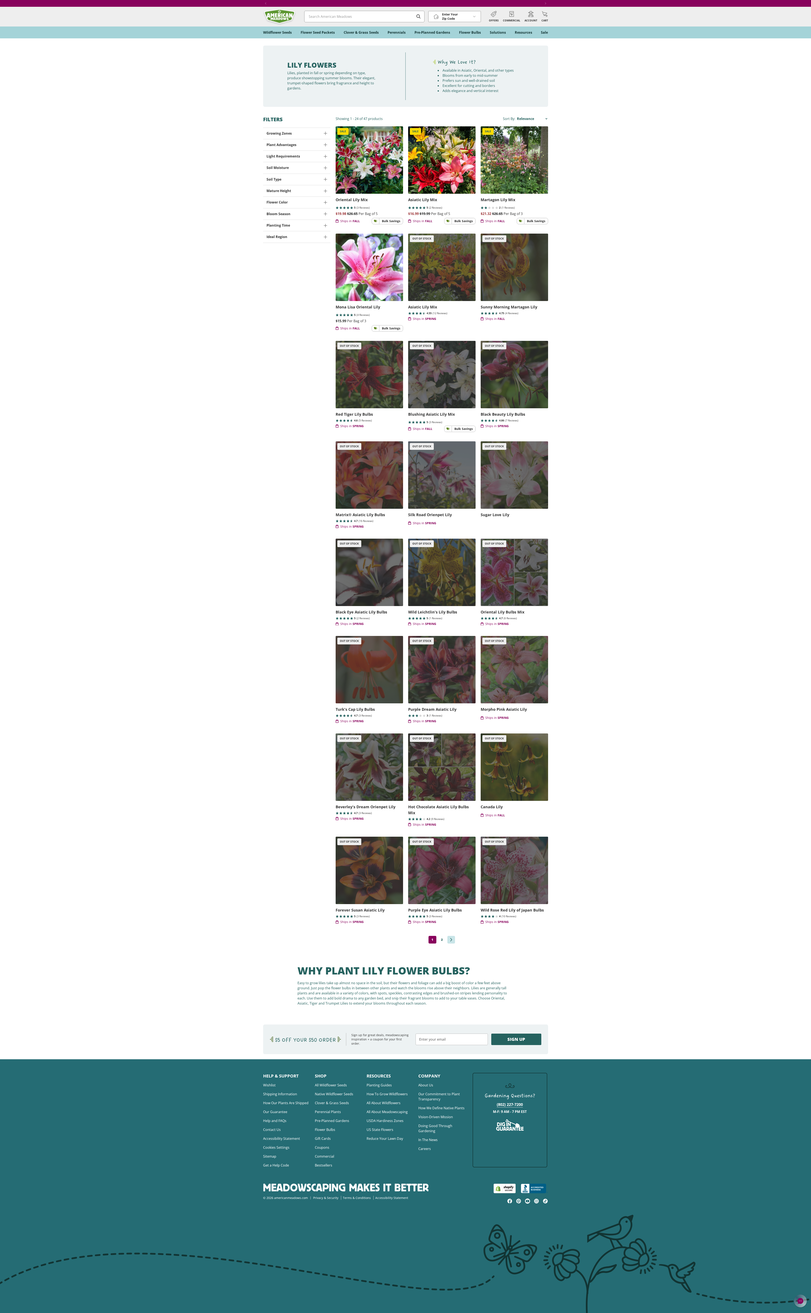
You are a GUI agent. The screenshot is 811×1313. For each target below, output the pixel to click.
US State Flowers (380, 1129)
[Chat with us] (800, 1301)
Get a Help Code (276, 1165)
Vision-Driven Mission (435, 1117)
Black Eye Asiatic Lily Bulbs (361, 612)
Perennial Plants (328, 1111)
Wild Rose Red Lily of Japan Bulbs (512, 910)
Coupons (322, 1147)
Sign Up (516, 1039)
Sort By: (509, 118)
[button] (545, 16)
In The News (428, 1139)
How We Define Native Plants (441, 1108)
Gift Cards (323, 1138)
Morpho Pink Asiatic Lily (504, 709)
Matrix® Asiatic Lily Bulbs (360, 514)
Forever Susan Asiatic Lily (360, 910)
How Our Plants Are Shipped (285, 1103)
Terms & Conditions (357, 1198)
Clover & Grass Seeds (332, 1103)
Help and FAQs (274, 1120)
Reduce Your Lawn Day (385, 1138)
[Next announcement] (545, 3)
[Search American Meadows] (418, 16)
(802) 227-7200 (510, 1104)
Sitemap (269, 1156)
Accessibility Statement (281, 1138)
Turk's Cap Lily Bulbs (355, 709)
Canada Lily (492, 806)
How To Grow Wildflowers (387, 1094)
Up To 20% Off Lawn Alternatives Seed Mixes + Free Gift (406, 3)
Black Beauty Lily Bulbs (503, 414)
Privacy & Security (325, 1198)
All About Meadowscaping (387, 1111)
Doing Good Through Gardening (435, 1128)
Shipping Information (280, 1094)
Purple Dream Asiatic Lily (432, 709)
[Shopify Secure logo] (505, 1188)
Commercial (324, 1156)
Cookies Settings (276, 1147)
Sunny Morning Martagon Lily (509, 306)
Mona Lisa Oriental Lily (358, 306)
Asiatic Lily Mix (422, 199)
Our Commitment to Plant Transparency (439, 1096)
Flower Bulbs (325, 1129)
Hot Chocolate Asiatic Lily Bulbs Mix (438, 809)
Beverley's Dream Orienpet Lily (365, 806)
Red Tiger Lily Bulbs (354, 414)
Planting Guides (379, 1085)
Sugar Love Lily (495, 514)
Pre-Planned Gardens (332, 1120)
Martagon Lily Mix (498, 199)
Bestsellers (323, 1165)
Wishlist (269, 1085)
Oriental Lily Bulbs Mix (502, 612)
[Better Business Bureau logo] (534, 1188)
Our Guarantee (275, 1111)
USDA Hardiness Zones (385, 1120)
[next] (451, 940)
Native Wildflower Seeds (334, 1094)
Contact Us (272, 1129)
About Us (425, 1085)
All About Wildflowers (384, 1103)
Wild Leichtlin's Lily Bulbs (432, 612)
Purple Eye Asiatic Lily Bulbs (435, 910)
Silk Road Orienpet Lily (430, 514)
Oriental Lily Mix (352, 199)
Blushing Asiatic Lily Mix (431, 414)
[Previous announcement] (265, 3)
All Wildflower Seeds (331, 1085)
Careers (424, 1148)
